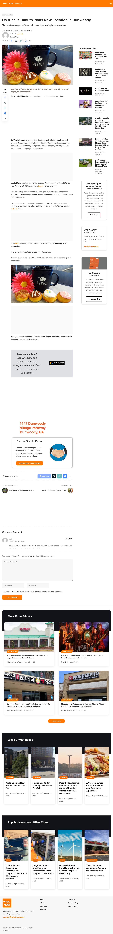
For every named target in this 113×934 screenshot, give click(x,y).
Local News (12, 651)
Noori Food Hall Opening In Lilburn (102, 89)
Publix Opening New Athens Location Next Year (16, 785)
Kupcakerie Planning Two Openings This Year (101, 55)
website (14, 209)
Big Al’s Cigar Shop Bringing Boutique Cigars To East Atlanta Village (101, 73)
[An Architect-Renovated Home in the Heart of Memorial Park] (85, 163)
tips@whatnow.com (91, 246)
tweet (40, 186)
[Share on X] (16, 41)
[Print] (25, 41)
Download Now (94, 299)
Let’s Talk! (94, 215)
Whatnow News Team (14, 662)
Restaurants (7, 15)
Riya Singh (98, 133)
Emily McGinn (99, 64)
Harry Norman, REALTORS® (99, 172)
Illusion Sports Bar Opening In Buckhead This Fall (42, 785)
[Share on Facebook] (11, 41)
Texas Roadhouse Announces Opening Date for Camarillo (96, 868)
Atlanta (10, 777)
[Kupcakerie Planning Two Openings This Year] (85, 55)
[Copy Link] (21, 41)
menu (16, 243)
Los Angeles (91, 860)
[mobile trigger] (111, 3)
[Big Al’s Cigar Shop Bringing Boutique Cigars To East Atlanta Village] (85, 72)
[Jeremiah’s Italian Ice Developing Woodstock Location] (85, 104)
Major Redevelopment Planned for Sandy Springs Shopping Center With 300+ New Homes (69, 788)
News (8, 860)
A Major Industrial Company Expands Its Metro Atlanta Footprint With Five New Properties (102, 123)
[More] (30, 41)
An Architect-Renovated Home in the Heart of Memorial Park (102, 163)
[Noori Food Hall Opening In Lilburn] (85, 91)
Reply (70, 539)
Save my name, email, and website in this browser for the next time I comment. (33, 592)
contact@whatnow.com (13, 917)
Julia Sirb (20, 34)
